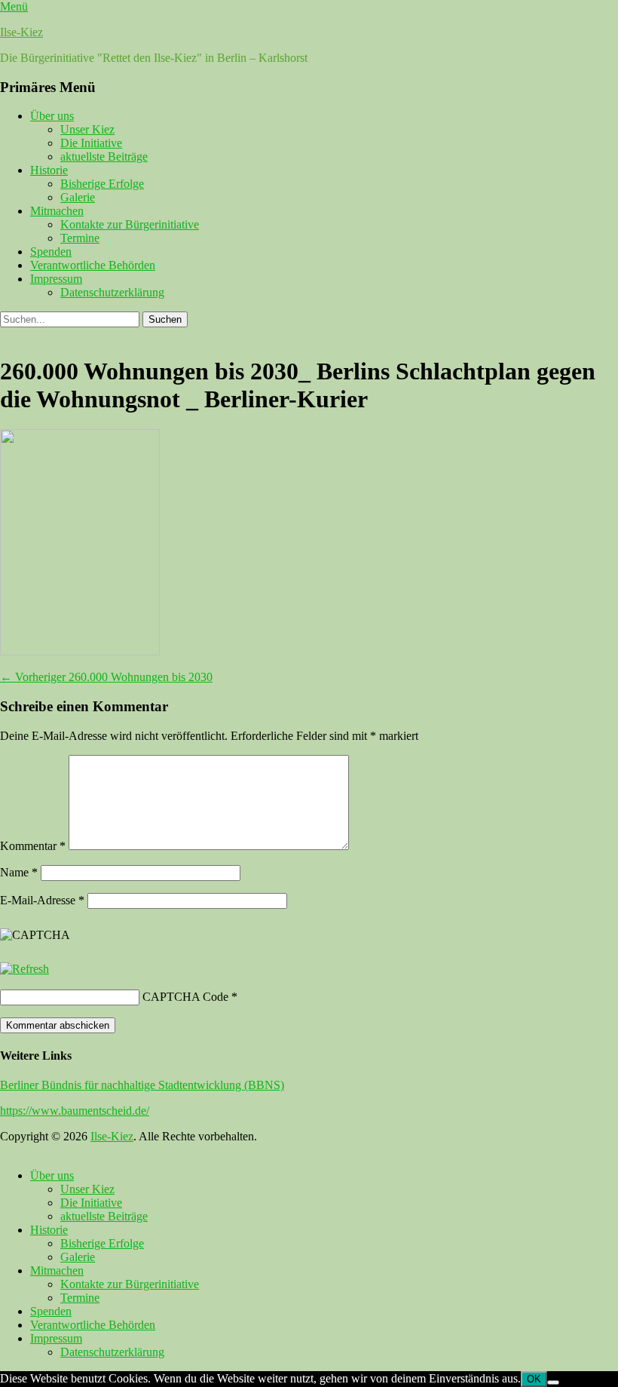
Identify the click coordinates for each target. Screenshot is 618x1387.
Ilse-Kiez (21, 32)
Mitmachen (57, 210)
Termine (79, 238)
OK (534, 1379)
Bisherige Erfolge (102, 183)
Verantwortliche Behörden (92, 265)
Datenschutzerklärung (112, 292)
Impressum (56, 278)
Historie (49, 170)
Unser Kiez (87, 129)
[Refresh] (24, 968)
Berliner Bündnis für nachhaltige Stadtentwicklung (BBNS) (142, 1085)
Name (19, 872)
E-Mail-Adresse (42, 900)
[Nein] (553, 1382)
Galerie (77, 197)
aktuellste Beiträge (104, 156)
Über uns (52, 115)
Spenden (51, 251)
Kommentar (33, 845)
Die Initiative (91, 143)
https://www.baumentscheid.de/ (74, 1110)
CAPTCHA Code (185, 996)
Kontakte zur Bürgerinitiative (129, 224)
